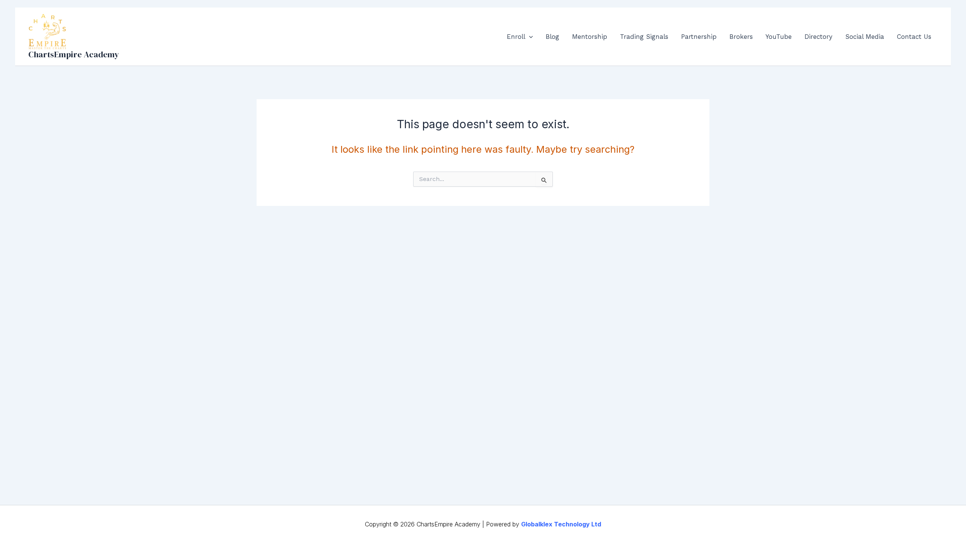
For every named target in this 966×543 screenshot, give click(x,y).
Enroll (516, 36)
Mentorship (589, 36)
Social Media (864, 36)
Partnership (699, 36)
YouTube (779, 36)
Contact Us (914, 36)
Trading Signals (644, 36)
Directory (818, 36)
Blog (552, 36)
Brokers (741, 36)
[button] (529, 36)
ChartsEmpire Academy (73, 54)
